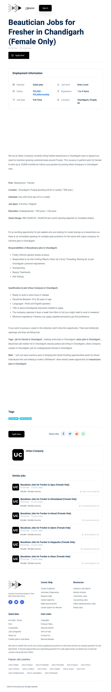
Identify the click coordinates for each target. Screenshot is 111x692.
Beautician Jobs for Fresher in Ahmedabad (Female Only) (48, 499)
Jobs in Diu (81, 669)
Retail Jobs (78, 607)
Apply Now (19, 55)
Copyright (45, 620)
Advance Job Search (82, 588)
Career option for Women (51, 607)
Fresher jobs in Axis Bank (18, 639)
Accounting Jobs (80, 600)
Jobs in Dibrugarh (51, 673)
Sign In (45, 8)
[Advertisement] (55, 135)
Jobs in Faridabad (42, 665)
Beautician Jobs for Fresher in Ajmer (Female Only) (45, 528)
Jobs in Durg (42, 669)
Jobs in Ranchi (13, 669)
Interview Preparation (50, 592)
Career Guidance (48, 588)
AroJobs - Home (15, 620)
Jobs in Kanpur (27, 665)
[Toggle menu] (26, 8)
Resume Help (46, 596)
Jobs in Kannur (72, 665)
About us (12, 635)
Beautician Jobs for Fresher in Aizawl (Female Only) (45, 513)
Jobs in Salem (13, 665)
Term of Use (46, 632)
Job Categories (14, 632)
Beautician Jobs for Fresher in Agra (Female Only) (44, 484)
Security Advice (47, 628)
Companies (13, 628)
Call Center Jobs (80, 596)
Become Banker (47, 639)
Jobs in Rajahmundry (16, 673)
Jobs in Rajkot (55, 669)
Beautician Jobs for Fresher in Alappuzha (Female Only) (47, 542)
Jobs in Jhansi (68, 669)
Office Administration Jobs (84, 604)
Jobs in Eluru (85, 665)
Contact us (45, 635)
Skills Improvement (49, 604)
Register (31, 8)
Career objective (47, 600)
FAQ (10, 624)
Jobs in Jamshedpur (34, 673)
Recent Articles (79, 592)
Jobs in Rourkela (58, 665)
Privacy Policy (47, 624)
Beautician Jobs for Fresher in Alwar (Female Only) (45, 556)
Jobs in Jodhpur (28, 669)
